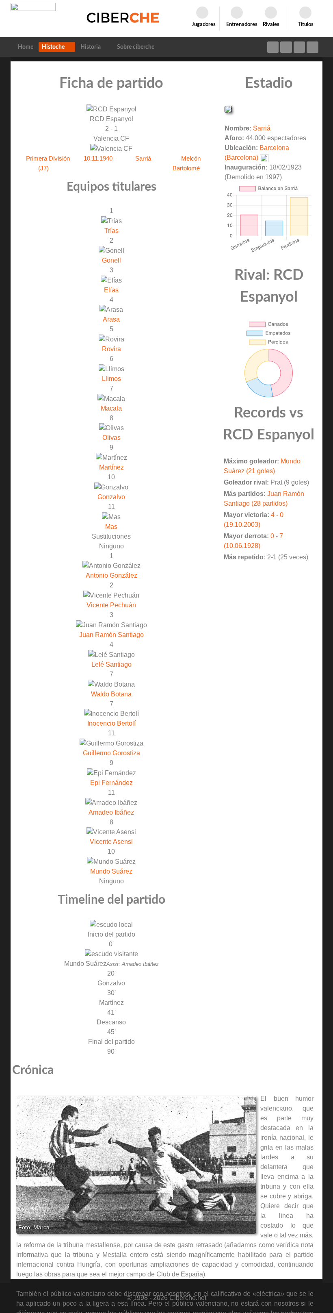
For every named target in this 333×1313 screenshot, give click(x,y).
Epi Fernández (111, 782)
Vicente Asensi (111, 841)
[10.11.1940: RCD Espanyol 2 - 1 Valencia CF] (136, 1165)
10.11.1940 (98, 158)
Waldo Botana (111, 694)
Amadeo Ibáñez (111, 812)
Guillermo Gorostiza (111, 753)
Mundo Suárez (111, 871)
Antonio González (111, 575)
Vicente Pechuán (111, 605)
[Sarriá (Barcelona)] (228, 108)
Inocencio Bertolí (111, 723)
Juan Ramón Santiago (111, 634)
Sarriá (143, 158)
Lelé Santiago (111, 664)
